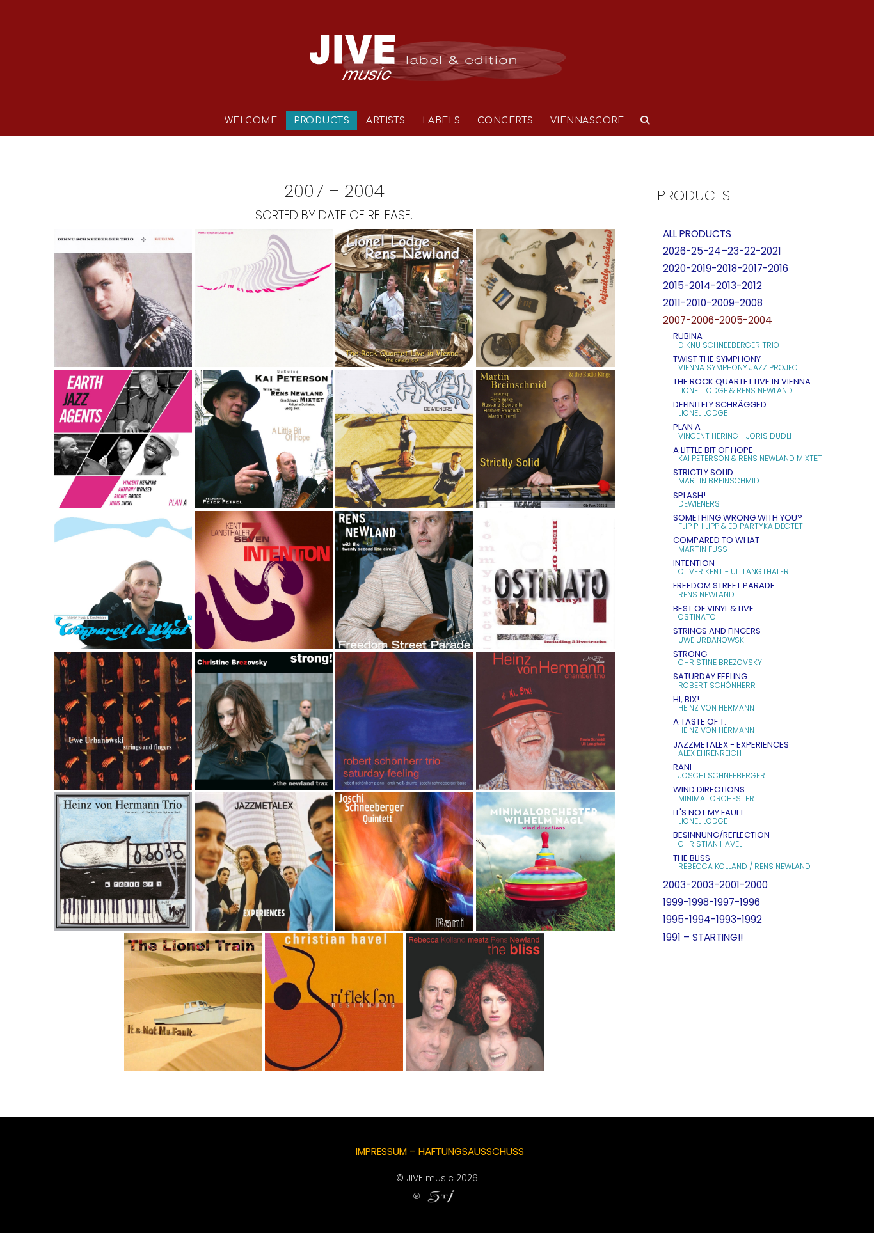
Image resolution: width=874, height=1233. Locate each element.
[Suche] (645, 120)
